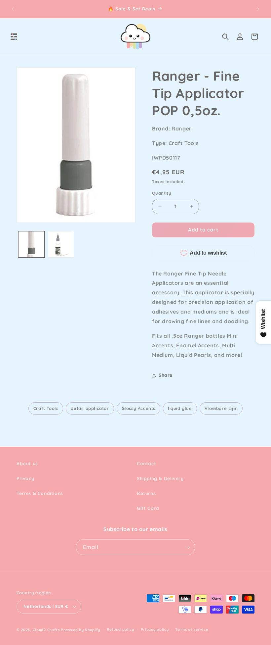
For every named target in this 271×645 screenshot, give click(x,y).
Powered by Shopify (80, 629)
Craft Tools (45, 408)
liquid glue (180, 408)
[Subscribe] (187, 547)
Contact (146, 464)
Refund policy (120, 629)
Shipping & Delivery (160, 478)
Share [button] (166, 375)
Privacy (25, 478)
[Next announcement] (258, 9)
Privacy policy (155, 629)
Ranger (182, 128)
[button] (14, 36)
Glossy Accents (138, 408)
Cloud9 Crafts (46, 629)
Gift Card (148, 508)
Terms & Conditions (40, 493)
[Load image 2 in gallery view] (61, 244)
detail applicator (90, 408)
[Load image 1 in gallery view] (31, 244)
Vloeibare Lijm (221, 408)
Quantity (161, 193)
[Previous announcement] (13, 9)
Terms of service (191, 629)
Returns (146, 493)
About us (27, 464)
